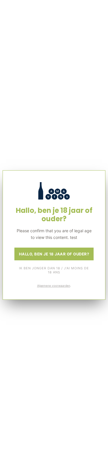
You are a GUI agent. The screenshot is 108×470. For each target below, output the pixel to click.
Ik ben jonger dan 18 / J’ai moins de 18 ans (54, 270)
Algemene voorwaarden (53, 285)
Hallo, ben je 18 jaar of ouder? (54, 254)
